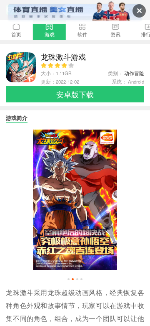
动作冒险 (134, 73)
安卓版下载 (75, 94)
